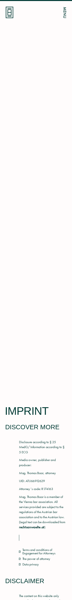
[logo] (9, 12)
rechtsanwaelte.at (31, 527)
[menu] (65, 12)
